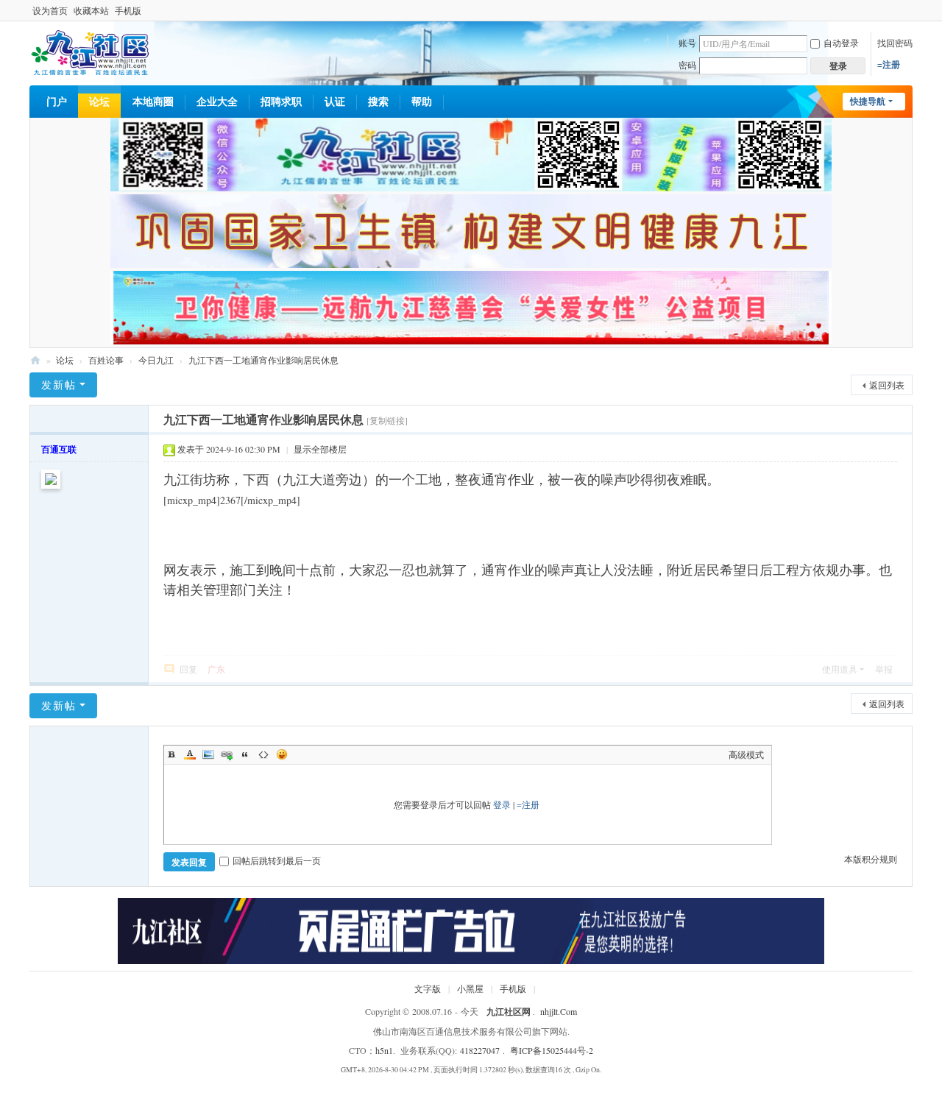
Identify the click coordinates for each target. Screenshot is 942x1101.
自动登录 (841, 43)
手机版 (128, 10)
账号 (687, 43)
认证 (335, 101)
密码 (687, 65)
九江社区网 (35, 360)
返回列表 (886, 385)
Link (226, 754)
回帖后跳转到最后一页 (277, 860)
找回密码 (895, 43)
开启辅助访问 (909, 10)
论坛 (99, 101)
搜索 (378, 101)
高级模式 (746, 754)
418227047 (480, 1050)
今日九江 (156, 360)
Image (208, 754)
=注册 (888, 64)
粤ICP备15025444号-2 (551, 1050)
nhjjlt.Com (558, 1011)
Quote (245, 754)
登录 (502, 804)
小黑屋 (470, 988)
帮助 (421, 101)
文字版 (427, 988)
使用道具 (839, 669)
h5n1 (384, 1050)
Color (190, 754)
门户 (56, 101)
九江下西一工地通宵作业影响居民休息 (263, 360)
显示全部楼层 (320, 449)
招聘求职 (281, 101)
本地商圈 (153, 101)
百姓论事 (106, 360)
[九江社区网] (89, 51)
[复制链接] (387, 420)
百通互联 (59, 449)
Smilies (282, 754)
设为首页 (50, 10)
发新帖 (59, 385)
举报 (884, 669)
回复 (188, 669)
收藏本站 (91, 10)
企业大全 (217, 101)
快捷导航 (867, 101)
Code (263, 754)
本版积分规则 (870, 859)
